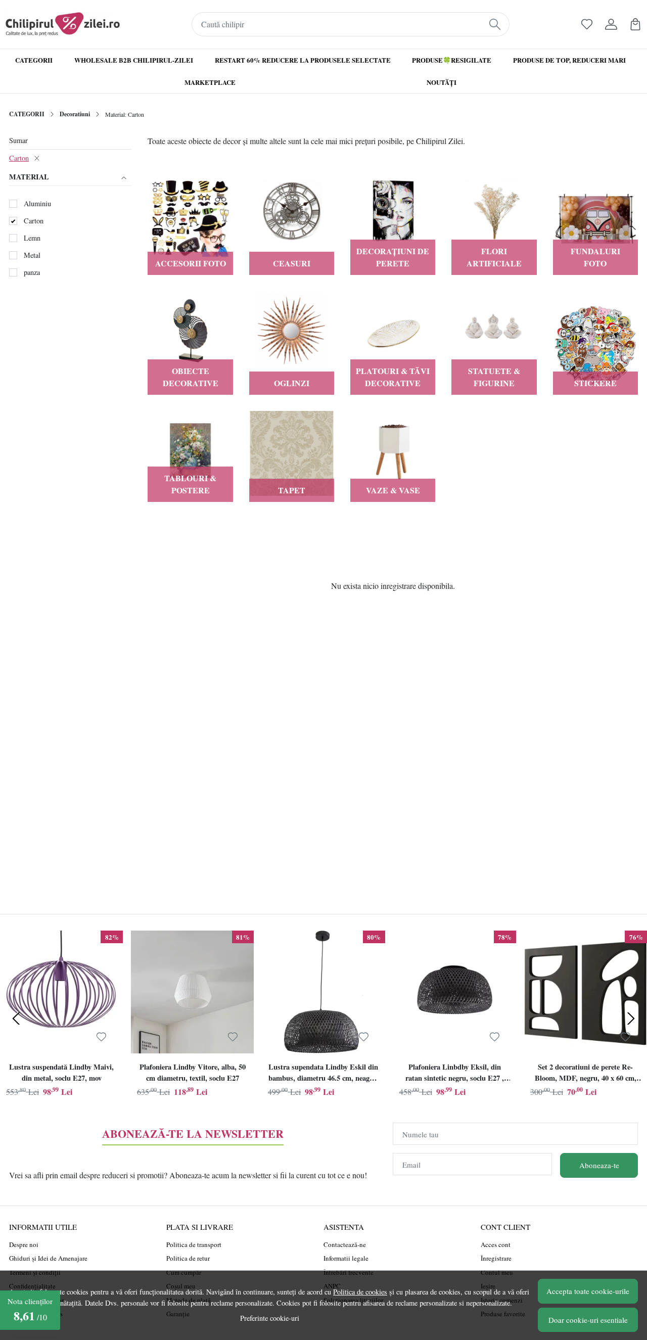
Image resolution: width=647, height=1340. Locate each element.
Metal (32, 255)
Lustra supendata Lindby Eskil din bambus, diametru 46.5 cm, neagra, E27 (323, 1073)
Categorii (34, 60)
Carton (19, 158)
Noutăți (441, 82)
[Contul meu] (611, 24)
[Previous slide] (16, 1018)
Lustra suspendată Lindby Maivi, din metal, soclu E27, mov (61, 1072)
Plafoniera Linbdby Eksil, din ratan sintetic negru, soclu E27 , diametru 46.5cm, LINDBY (454, 1073)
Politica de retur (188, 1258)
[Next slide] (631, 1018)
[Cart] (635, 24)
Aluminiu (37, 203)
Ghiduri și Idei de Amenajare (48, 1258)
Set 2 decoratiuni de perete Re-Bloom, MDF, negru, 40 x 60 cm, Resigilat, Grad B (585, 1073)
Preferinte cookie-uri (269, 1318)
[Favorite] (587, 24)
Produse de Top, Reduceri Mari (569, 60)
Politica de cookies (360, 1292)
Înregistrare (496, 1258)
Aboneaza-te (599, 1165)
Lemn (32, 238)
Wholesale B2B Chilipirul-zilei (133, 60)
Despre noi (23, 1244)
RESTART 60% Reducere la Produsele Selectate (303, 60)
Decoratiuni (75, 114)
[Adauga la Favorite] (101, 1036)
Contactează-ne (345, 1244)
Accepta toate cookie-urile (587, 1291)
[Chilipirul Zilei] (63, 24)
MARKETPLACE (210, 82)
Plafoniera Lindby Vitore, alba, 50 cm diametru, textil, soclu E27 (193, 1072)
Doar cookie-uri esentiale (588, 1320)
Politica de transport (193, 1244)
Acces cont (496, 1244)
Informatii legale (346, 1258)
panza (32, 272)
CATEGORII (26, 114)
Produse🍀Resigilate (451, 60)
